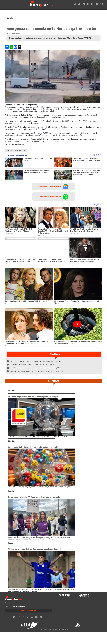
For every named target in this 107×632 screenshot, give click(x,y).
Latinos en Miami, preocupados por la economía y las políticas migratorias (37, 371)
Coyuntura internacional (15, 150)
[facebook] (101, 4)
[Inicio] (41, 4)
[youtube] (97, 4)
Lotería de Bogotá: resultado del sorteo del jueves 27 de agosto (33, 397)
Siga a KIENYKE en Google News (50, 186)
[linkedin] (92, 4)
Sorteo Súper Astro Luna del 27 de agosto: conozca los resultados (34, 447)
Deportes (11, 543)
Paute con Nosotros (28, 611)
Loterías (11, 391)
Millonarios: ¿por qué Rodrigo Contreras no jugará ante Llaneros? (34, 549)
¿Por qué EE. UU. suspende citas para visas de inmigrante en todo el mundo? (37, 361)
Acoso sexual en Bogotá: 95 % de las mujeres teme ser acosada (34, 497)
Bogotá (11, 491)
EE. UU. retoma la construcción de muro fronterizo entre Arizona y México (36, 368)
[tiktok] (79, 4)
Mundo (9, 18)
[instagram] (84, 4)
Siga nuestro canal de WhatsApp (50, 197)
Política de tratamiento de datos (15, 606)
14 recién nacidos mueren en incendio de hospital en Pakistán (32, 364)
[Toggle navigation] (8, 4)
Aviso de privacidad (11, 603)
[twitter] (88, 4)
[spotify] (75, 4)
